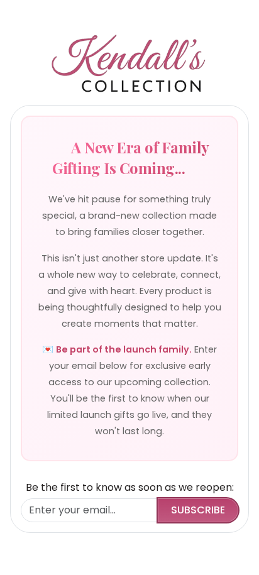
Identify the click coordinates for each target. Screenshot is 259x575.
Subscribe (198, 510)
